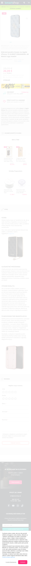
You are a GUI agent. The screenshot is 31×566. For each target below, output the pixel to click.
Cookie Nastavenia (11, 562)
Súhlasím (22, 562)
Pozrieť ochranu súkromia (8, 557)
